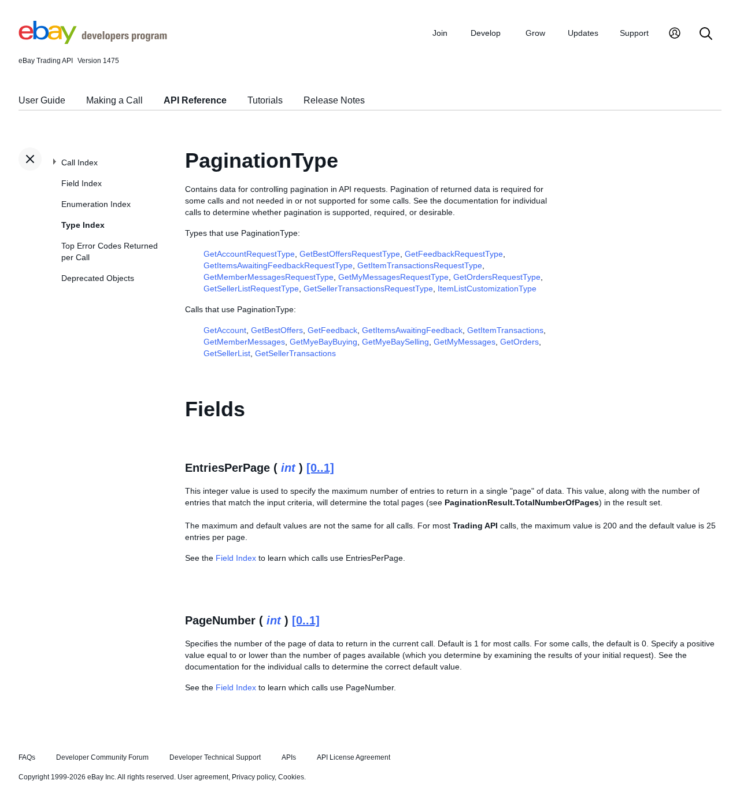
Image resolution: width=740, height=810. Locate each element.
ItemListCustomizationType (487, 288)
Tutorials (265, 100)
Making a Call (114, 100)
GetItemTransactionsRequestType (419, 265)
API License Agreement (353, 757)
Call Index (79, 162)
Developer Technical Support (215, 757)
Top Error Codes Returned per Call (109, 251)
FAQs (26, 757)
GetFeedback (332, 330)
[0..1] (320, 467)
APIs (289, 757)
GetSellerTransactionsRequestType (368, 288)
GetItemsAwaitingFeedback (412, 330)
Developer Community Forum (102, 757)
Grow (535, 33)
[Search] (706, 34)
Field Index (81, 183)
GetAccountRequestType (249, 253)
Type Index (83, 225)
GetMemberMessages (244, 341)
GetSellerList (227, 353)
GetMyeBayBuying (323, 341)
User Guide (41, 100)
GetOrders (519, 341)
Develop (486, 33)
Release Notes (334, 100)
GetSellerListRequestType (251, 288)
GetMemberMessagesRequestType (269, 277)
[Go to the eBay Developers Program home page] (92, 41)
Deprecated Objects (97, 278)
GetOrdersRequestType (497, 277)
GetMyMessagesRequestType (393, 277)
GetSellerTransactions (295, 353)
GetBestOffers (277, 330)
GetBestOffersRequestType (349, 253)
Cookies (291, 777)
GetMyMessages (464, 341)
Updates (583, 33)
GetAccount (225, 330)
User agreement (202, 777)
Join (439, 33)
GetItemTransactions (505, 330)
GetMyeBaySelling (395, 341)
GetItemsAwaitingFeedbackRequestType (278, 265)
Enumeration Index (96, 204)
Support (634, 33)
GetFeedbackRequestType (454, 253)
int (288, 467)
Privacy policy (253, 777)
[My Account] (675, 34)
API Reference (195, 100)
